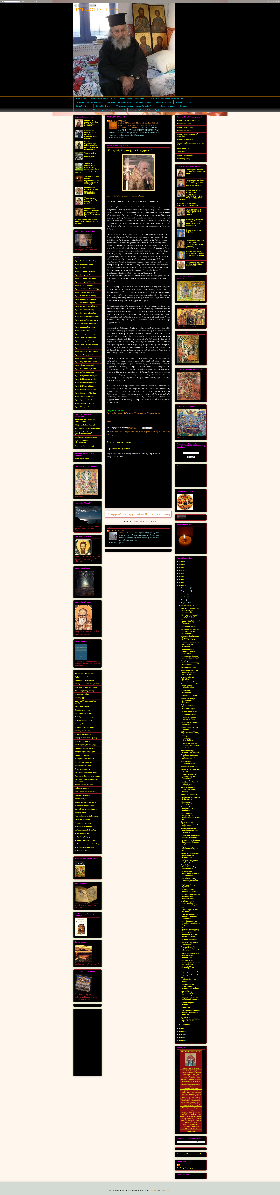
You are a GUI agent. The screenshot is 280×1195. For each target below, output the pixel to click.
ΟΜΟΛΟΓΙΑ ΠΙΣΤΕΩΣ (99, 9)
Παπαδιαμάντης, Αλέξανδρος (85, 792)
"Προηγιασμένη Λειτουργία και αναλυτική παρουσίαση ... (190, 816)
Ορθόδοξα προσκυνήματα (165, 106)
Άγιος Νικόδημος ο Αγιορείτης (86, 379)
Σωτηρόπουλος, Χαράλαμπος (86, 809)
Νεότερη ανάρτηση (117, 514)
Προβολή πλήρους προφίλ (187, 1168)
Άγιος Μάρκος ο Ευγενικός (85, 365)
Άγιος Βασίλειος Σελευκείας (85, 261)
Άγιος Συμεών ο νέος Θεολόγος (86, 400)
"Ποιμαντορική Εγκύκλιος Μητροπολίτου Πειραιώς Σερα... (190, 896)
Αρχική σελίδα (81, 98)
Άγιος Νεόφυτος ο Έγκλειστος (86, 369)
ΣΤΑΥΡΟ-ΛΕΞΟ (116, 530)
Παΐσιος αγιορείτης (82, 788)
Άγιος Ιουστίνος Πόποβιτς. (85, 327)
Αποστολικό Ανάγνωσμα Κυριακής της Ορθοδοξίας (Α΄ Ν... (190, 638)
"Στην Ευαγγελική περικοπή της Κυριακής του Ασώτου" (190, 986)
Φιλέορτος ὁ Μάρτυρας (187, 1076)
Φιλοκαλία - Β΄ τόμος (163, 102)
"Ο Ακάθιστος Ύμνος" (189, 667)
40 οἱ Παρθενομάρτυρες (188, 1094)
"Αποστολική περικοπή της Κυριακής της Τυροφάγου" (190, 776)
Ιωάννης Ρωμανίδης (82, 731)
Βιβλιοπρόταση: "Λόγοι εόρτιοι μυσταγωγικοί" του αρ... (190, 734)
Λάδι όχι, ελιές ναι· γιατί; (190, 766)
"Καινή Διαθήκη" (82, 110)
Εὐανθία (189, 1092)
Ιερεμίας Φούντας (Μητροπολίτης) (81, 441)
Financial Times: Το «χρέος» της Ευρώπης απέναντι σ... (190, 949)
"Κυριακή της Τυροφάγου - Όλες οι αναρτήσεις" (190, 836)
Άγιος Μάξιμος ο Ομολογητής (86, 362)
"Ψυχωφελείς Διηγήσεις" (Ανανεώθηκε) (144, 110)
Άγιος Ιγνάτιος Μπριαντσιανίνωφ (87, 320)
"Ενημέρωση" (186, 1007)
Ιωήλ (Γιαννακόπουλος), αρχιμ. (86, 738)
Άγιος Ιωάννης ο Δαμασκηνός (86, 334)
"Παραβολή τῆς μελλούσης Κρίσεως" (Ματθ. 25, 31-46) (189, 934)
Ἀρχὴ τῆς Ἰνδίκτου (185, 1091)
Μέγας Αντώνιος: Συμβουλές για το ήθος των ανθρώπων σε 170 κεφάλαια (87, 221)
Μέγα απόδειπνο (183, 148)
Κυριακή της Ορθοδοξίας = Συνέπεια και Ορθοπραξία (190, 610)
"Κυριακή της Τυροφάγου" (186, 803)
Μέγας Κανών (182, 152)
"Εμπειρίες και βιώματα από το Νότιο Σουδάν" (190, 657)
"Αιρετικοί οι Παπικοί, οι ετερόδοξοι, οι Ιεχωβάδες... (190, 644)
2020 (181, 576)
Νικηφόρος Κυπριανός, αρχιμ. (86, 772)
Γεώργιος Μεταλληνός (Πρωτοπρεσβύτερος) (83, 433)
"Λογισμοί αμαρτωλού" (189, 939)
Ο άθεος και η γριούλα (189, 794)
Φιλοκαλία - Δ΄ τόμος (83, 106)
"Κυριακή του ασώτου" (189, 972)
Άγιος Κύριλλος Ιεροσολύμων (86, 355)
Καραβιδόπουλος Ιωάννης (85, 748)
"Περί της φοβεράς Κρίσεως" (188, 886)
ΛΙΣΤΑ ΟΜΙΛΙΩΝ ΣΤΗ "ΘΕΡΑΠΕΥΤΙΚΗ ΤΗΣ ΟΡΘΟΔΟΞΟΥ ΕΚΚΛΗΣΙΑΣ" (193, 212)
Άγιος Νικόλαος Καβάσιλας (85, 386)
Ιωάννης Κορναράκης (83, 724)
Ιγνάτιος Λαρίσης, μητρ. (84, 720)
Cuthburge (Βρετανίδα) (195, 1079)
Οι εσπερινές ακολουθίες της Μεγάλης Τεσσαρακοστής (190, 685)
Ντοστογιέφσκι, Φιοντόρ (84, 785)
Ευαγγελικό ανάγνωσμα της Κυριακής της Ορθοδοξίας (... (190, 631)
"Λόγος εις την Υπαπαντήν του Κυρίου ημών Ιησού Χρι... (190, 1019)
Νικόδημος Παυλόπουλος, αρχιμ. (87, 776)
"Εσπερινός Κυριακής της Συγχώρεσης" (190, 723)
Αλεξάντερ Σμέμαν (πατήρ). (85, 425)
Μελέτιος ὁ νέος (184, 1102)
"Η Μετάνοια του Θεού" (189, 695)
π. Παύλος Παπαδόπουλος (85, 840)
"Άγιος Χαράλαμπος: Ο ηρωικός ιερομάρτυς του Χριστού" (189, 916)
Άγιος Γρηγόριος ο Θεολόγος (86, 271)
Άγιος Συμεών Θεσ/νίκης (84, 396)
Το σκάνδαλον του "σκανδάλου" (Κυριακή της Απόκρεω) (190, 867)
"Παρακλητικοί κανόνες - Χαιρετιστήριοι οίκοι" (133, 106)
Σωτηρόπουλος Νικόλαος (84, 805)
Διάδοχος (197, 1076)
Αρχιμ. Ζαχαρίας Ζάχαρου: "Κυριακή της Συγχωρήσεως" (134, 413)
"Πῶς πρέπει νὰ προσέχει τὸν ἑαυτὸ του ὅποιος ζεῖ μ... (190, 962)
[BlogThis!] (145, 428)
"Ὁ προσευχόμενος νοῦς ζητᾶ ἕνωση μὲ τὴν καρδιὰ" (190, 979)
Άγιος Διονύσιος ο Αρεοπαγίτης (87, 289)
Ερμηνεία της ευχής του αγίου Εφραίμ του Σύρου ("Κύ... (189, 672)
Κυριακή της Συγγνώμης (186, 155)
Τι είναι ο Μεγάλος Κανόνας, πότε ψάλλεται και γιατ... (189, 707)
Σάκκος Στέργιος (81, 798)
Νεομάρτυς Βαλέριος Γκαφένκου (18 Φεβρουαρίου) (188, 808)
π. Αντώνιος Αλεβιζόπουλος (85, 830)
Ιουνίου (184, 597)
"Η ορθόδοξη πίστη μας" (190, 626)
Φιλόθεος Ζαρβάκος (82, 819)
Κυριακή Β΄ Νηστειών (185, 139)
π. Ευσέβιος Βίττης (82, 833)
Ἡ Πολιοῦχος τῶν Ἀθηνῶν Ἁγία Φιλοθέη (190, 798)
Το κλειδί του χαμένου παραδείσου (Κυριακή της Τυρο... (190, 745)
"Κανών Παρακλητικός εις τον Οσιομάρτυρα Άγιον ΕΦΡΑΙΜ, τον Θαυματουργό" (91, 145)
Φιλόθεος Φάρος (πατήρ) (84, 446)
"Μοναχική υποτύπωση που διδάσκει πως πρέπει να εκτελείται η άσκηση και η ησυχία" (87, 168)
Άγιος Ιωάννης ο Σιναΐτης (84, 341)
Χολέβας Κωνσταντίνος (83, 826)
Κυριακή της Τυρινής (148, 431)
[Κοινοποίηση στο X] (147, 428)
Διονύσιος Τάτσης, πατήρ (84, 691)
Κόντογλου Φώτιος (82, 755)
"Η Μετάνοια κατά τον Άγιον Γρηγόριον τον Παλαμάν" (189, 909)
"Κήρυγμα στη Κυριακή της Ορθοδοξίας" (189, 616)
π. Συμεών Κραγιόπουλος (84, 847)
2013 (181, 1031)
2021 (181, 573)
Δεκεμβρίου (185, 588)
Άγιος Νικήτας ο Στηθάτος (84, 372)
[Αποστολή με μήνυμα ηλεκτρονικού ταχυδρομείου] (143, 428)
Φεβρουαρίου (186, 606)
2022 (181, 570)
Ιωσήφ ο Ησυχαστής (82, 741)
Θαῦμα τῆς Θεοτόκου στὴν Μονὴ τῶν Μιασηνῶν (191, 1095)
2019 (181, 579)
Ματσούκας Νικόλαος (83, 765)
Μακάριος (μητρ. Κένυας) (84, 758)
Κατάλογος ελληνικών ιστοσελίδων (190, 1154)
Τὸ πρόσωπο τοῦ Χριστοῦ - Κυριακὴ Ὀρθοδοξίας (188, 651)
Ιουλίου (184, 594)
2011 (181, 1037)
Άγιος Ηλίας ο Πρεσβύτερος (85, 296)
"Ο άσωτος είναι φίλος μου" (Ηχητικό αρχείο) (190, 929)
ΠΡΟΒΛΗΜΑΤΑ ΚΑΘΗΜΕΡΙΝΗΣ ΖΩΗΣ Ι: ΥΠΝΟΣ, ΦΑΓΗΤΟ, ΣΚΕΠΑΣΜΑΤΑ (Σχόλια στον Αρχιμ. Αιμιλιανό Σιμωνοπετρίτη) (138, 125)
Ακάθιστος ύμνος (183, 159)
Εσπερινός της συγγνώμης (126, 431)
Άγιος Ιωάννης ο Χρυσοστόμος (86, 344)
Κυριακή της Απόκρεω (185, 127)
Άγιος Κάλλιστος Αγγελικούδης (86, 348)
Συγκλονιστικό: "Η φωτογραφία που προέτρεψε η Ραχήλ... (189, 903)
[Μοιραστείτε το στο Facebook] (149, 428)
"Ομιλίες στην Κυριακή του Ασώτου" (189, 943)
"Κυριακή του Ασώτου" (189, 975)
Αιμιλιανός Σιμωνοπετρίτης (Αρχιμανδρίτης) (85, 420)
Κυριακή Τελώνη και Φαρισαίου (188, 120)
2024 (181, 564)
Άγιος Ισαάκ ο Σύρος (82, 330)
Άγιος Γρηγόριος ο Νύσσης (85, 275)
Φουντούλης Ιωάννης (83, 823)
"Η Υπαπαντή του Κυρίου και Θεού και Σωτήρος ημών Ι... (190, 1012)
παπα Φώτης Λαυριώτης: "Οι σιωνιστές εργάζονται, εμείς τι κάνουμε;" (91, 134)
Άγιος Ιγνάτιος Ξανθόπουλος (85, 323)
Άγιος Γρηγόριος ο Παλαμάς (85, 278)
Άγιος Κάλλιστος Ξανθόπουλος (86, 351)
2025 (181, 561)
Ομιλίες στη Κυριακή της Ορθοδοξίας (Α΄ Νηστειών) (190, 700)
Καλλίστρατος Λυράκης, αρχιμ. (86, 745)
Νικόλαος (193, 1102)
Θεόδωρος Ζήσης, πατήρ (84, 713)
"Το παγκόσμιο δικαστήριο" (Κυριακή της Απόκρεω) (190, 873)
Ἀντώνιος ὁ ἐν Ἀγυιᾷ (193, 1105)
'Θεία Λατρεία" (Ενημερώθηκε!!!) (119, 102)
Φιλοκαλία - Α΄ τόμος (143, 102)
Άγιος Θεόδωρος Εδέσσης (84, 309)
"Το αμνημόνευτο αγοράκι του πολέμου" (190, 890)
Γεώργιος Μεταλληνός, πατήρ (86, 687)
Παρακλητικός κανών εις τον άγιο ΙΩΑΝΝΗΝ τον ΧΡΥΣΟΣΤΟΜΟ (91, 190)
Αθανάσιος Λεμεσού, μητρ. (85, 673)
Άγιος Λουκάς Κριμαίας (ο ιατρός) (87, 358)
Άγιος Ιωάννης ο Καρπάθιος (85, 337)
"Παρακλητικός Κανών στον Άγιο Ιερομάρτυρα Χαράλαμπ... (190, 923)
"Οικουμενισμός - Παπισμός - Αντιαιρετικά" (109, 110)
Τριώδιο (116, 434)
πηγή (109, 421)
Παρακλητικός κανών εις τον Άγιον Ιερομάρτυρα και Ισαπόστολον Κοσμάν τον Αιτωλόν (195, 182)
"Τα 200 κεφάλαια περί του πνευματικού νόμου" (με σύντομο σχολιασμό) (195, 253)
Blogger (167, 1190)
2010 (181, 1040)
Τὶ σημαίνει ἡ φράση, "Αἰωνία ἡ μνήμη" (189, 718)
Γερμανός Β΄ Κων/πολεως (84, 680)
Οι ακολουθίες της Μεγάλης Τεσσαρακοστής (187, 679)
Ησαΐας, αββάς (80, 698)
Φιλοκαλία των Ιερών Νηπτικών (103, 98)
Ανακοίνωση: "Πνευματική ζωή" (188, 762)
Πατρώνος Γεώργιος (82, 795)
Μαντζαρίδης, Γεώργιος (83, 762)
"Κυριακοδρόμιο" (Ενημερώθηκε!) (132, 98)
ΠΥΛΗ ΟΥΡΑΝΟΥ (117, 120)
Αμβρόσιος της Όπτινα (83, 677)
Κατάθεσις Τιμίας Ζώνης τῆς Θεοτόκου (191, 1071)
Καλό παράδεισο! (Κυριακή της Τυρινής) (190, 751)
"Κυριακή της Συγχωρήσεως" (187, 739)
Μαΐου (183, 600)
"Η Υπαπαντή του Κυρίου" (187, 1003)
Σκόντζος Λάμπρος (82, 458)
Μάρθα (183, 1092)
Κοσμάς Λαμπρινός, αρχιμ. (85, 751)
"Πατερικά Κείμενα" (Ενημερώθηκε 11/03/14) (166, 98)
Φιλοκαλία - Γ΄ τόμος (183, 102)
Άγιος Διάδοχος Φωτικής (84, 285)
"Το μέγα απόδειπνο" (189, 711)
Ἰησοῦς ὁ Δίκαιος (196, 1092)
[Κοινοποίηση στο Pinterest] (151, 428)
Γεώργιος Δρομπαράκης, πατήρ (87, 684)
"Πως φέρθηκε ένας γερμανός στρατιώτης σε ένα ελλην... (190, 880)
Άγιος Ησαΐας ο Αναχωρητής (85, 299)
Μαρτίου (184, 603)
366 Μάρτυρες (192, 1077)
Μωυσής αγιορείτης (82, 769)
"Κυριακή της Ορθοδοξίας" (186, 691)
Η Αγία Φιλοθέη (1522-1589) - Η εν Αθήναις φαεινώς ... (189, 789)
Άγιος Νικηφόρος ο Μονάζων (86, 376)
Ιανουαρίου (185, 1024)
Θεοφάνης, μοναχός (82, 710)
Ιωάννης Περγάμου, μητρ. (84, 727)
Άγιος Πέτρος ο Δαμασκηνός (85, 389)
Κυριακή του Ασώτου (184, 124)
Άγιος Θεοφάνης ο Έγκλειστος (86, 306)
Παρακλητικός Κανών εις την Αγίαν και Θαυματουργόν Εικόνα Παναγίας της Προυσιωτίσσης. (92, 212)
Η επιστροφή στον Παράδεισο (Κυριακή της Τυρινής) (189, 824)
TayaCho (152, 1190)
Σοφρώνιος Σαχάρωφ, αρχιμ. (85, 802)
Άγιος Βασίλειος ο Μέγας (84, 264)
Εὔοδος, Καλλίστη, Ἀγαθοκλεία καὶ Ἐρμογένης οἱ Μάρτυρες (190, 1098)
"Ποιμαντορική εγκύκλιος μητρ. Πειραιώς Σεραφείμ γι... (190, 621)
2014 (181, 1028)
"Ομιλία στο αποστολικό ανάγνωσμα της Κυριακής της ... (190, 855)
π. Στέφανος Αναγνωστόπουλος (87, 844)
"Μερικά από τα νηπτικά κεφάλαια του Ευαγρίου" (91, 155)
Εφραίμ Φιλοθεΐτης (82, 694)
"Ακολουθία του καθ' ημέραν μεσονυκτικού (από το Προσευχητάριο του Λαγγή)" (91, 180)
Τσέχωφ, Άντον (80, 812)
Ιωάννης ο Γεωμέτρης (83, 734)
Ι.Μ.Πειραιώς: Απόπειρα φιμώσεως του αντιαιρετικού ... (190, 955)
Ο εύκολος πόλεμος (126, 532)
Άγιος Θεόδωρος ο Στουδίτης (85, 313)
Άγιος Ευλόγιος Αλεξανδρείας (86, 292)
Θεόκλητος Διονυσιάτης (84, 717)
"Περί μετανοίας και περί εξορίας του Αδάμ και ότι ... (190, 848)
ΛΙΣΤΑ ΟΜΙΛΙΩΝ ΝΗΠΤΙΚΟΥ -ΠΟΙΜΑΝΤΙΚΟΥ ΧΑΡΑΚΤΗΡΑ (187, 204)
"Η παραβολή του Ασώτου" (187, 968)
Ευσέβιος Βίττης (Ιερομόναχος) (86, 437)
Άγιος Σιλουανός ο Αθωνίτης (85, 393)
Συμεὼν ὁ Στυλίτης (197, 1091)
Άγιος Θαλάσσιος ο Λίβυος (85, 303)
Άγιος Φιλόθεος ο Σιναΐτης (84, 403)
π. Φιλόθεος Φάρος (82, 851)
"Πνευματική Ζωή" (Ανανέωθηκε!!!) (89, 102)
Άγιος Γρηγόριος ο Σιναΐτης (85, 282)
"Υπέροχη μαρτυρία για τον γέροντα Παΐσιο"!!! (190, 998)
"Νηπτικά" (183, 106)
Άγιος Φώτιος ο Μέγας (83, 407)
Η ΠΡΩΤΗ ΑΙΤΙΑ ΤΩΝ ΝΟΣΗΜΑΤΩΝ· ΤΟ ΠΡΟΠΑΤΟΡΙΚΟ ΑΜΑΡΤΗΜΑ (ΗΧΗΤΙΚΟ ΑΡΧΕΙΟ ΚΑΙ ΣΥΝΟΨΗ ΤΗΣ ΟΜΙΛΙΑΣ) (190, 195)
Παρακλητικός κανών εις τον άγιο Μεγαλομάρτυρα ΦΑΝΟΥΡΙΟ (91, 123)
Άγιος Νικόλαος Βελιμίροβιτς (85, 382)
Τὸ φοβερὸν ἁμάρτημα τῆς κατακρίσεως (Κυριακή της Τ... (189, 757)
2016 (181, 582)
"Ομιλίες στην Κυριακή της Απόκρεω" (189, 861)
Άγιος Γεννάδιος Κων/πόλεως (86, 268)
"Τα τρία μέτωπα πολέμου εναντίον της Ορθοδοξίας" (190, 662)
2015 (181, 585)
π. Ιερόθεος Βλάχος (82, 837)
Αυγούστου (185, 591)
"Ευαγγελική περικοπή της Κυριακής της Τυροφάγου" (189, 782)
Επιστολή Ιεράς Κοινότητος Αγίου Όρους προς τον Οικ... (190, 993)
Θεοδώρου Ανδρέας (82, 706)
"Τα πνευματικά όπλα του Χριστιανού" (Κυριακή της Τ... (190, 842)
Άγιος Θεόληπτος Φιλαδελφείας (87, 316)
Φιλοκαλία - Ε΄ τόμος (103, 106)
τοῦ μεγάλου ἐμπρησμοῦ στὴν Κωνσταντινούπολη (191, 1099)
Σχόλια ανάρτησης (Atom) (144, 521)
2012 (181, 1034)
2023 (181, 567)
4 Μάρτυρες (195, 1074)
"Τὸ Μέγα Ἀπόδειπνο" (189, 714)
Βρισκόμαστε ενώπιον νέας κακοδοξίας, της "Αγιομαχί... (189, 830)
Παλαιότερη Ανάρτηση (157, 514)
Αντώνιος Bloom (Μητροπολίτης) (87, 428)
